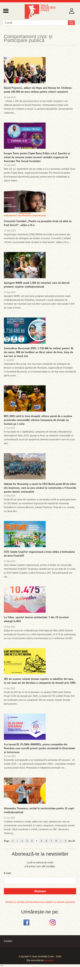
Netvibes (49, 960)
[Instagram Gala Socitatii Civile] (53, 925)
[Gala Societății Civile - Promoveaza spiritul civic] (40, 18)
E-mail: (7, 873)
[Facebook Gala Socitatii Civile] (26, 925)
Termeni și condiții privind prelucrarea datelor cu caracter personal (40, 902)
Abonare (40, 891)
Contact (8, 941)
